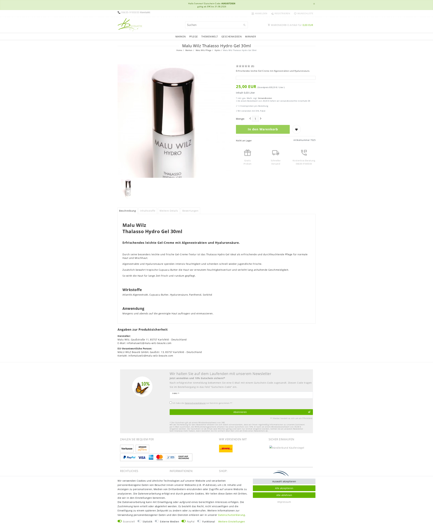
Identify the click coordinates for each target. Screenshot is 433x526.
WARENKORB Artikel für (291, 25)
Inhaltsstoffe (147, 210)
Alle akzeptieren (284, 488)
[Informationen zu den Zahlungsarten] (127, 448)
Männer (250, 36)
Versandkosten (264, 98)
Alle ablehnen (284, 495)
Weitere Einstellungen (231, 521)
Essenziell (129, 521)
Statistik (147, 521)
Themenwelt (209, 36)
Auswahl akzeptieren (284, 481)
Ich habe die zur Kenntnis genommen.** (202, 403)
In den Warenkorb (263, 129)
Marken (180, 36)
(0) (252, 66)
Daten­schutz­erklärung (231, 515)
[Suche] (244, 25)
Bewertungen (190, 210)
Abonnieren (240, 412)
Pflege (193, 36)
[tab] (128, 210)
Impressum (284, 501)
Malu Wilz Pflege (203, 50)
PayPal (191, 521)
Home (179, 50)
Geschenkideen (231, 36)
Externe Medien (169, 521)
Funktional (208, 521)
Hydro (217, 50)
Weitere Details (168, 210)
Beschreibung (127, 210)
